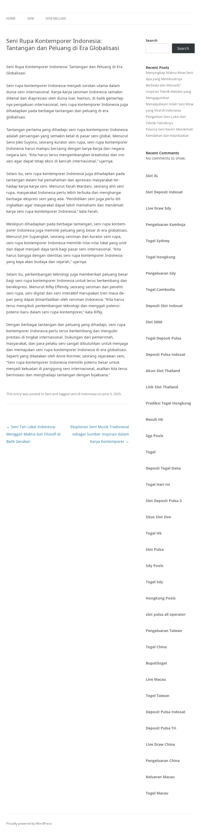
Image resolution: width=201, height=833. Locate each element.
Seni (30, 18)
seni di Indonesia (83, 393)
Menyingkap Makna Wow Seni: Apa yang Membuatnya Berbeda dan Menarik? (169, 79)
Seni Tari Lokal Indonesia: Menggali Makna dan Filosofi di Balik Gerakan (33, 434)
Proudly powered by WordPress (29, 823)
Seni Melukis (56, 18)
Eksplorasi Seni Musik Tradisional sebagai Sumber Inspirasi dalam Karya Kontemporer (99, 434)
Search (152, 40)
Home (11, 18)
